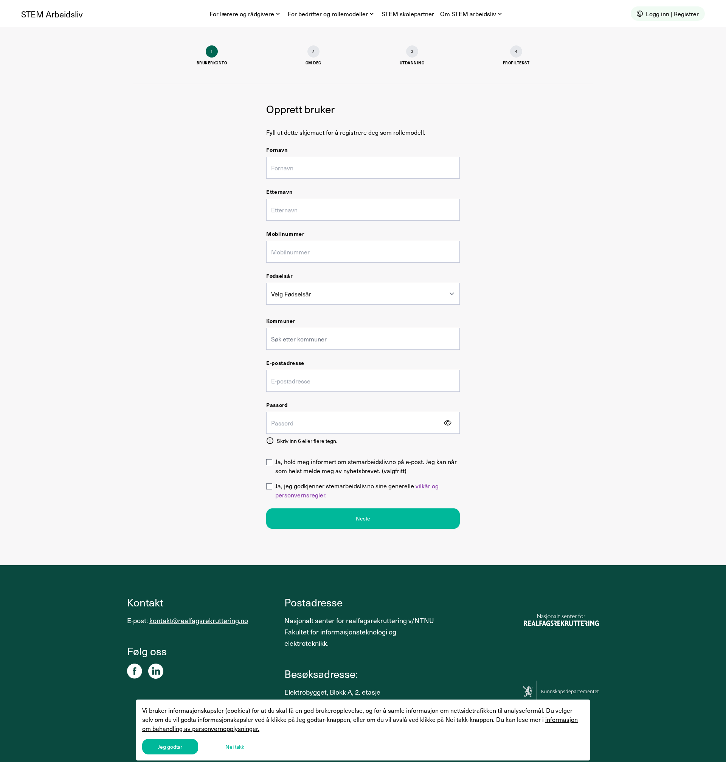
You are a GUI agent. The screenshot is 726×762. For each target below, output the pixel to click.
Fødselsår (279, 276)
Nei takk (234, 747)
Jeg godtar (170, 747)
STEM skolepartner (408, 13)
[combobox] (363, 339)
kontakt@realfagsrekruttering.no (198, 620)
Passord (277, 405)
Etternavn (279, 192)
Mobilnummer (285, 234)
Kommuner (280, 321)
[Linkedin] (155, 671)
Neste (363, 518)
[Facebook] (134, 671)
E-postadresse (285, 363)
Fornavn (277, 150)
